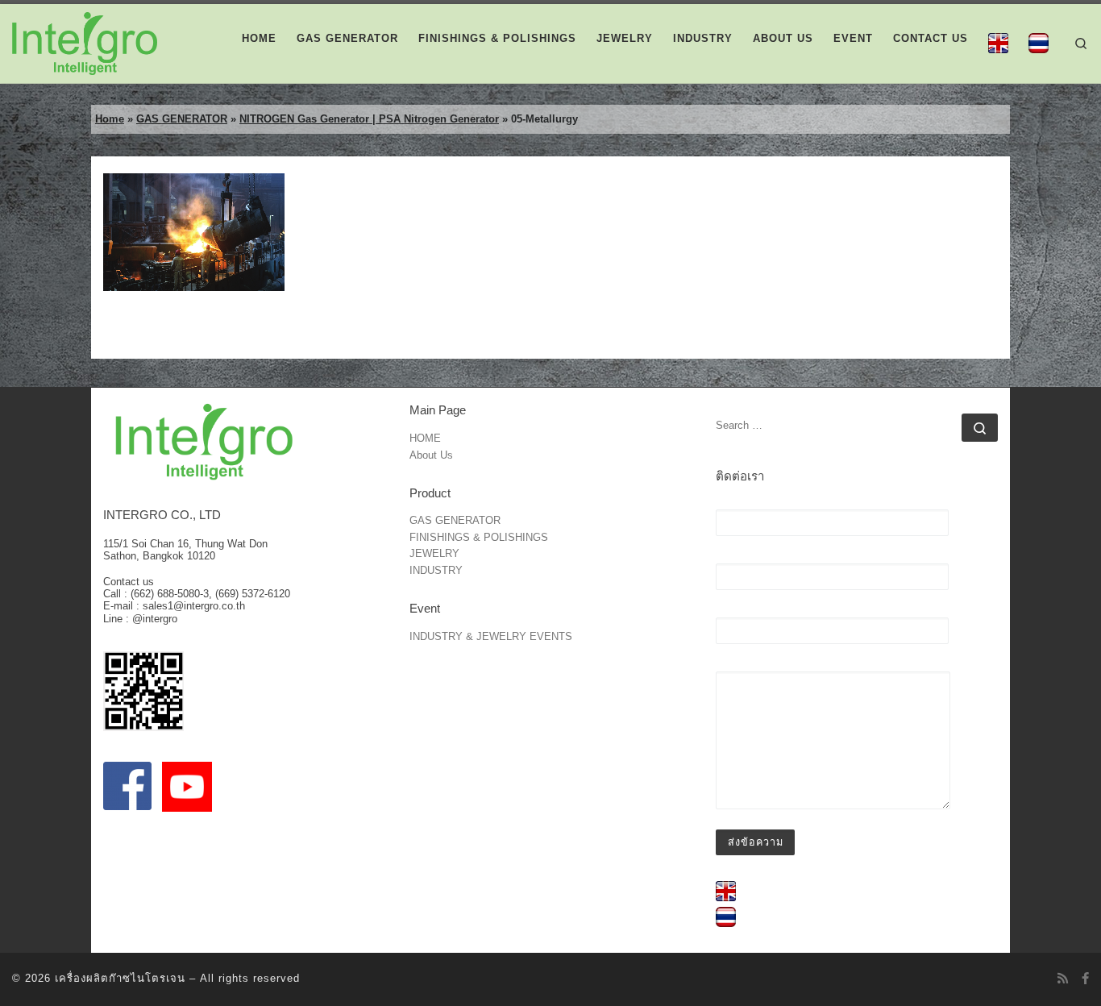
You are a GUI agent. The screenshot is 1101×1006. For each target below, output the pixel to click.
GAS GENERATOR (181, 119)
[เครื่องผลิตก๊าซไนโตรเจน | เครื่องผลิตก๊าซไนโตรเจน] (84, 41)
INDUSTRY (436, 571)
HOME (425, 439)
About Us (431, 456)
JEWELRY (434, 554)
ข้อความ (736, 665)
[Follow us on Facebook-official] (1085, 978)
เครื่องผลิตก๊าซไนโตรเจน (120, 978)
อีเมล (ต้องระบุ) (754, 557)
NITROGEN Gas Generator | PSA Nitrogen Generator (369, 119)
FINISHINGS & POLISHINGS (478, 538)
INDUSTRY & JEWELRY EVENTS (490, 637)
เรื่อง (727, 611)
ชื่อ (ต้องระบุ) (748, 503)
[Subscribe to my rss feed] (1062, 978)
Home (109, 119)
